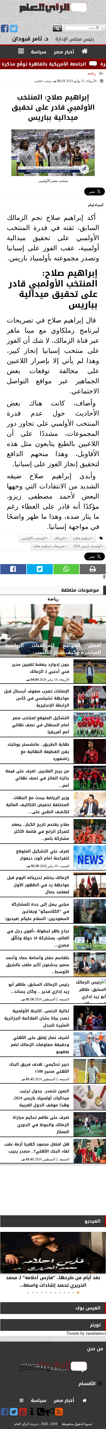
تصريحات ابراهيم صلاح (49, 546)
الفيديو (93, 1221)
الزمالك (59, 538)
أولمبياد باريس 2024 (87, 546)
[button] (78, 1292)
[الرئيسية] (85, 51)
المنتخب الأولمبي (33, 538)
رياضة (92, 73)
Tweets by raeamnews (86, 1333)
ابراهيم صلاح (82, 538)
